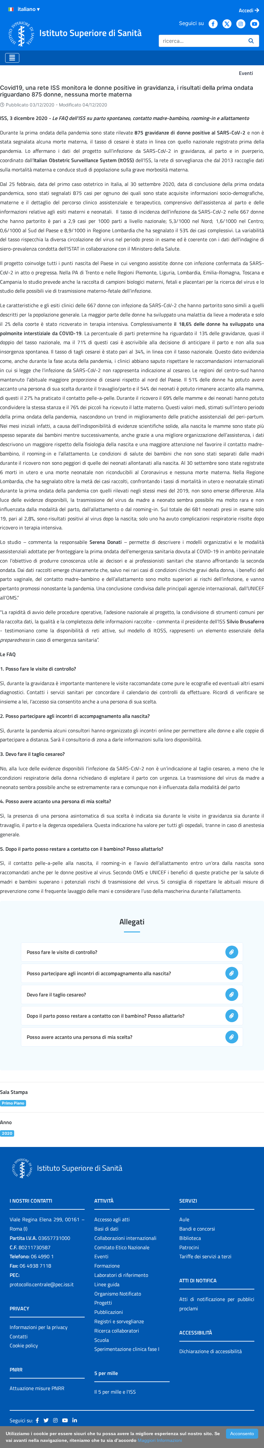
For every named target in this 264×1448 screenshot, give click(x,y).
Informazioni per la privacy (39, 1327)
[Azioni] (11, 9)
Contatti (19, 1336)
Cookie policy (24, 1345)
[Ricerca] (251, 41)
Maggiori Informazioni (160, 1440)
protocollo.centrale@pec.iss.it (42, 1284)
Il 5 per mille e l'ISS (115, 1392)
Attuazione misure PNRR (37, 1388)
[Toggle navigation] (12, 58)
